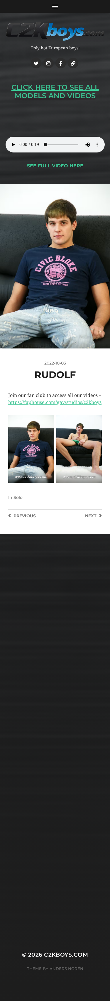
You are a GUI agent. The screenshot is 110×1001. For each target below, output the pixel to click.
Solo (18, 497)
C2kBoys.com (66, 954)
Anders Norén (66, 968)
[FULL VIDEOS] (73, 63)
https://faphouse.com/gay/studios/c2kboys (54, 402)
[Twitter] (36, 63)
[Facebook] (60, 63)
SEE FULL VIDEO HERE (55, 166)
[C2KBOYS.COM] (55, 31)
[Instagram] (48, 63)
